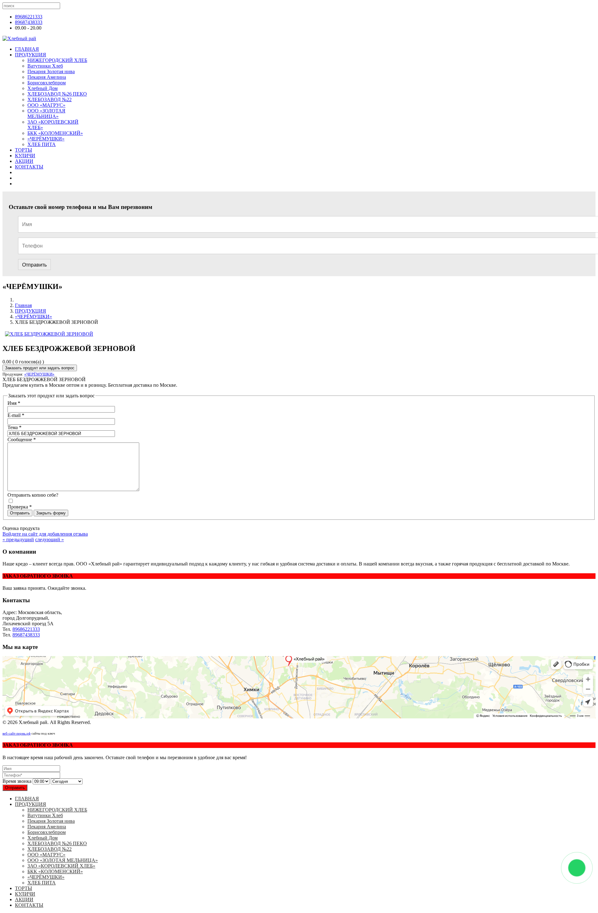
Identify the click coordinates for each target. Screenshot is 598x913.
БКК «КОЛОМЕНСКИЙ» (55, 133)
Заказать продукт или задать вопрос (39, 368)
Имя (13, 403)
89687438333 (28, 22)
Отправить (34, 264)
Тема (14, 427)
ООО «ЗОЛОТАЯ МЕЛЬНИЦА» (46, 113)
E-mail (15, 415)
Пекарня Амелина (46, 77)
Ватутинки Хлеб (45, 66)
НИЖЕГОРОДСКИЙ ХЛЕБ (57, 60)
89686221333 (28, 16)
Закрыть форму (51, 513)
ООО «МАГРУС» (46, 105)
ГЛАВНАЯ (27, 49)
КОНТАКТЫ (29, 166)
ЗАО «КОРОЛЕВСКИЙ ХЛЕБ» (61, 865)
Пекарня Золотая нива (51, 71)
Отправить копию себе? (32, 495)
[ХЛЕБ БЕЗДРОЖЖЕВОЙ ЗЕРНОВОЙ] (49, 334)
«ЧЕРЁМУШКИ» (45, 138)
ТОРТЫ (23, 150)
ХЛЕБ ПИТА (41, 144)
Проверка (19, 506)
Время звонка (16, 781)
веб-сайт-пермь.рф (16, 733)
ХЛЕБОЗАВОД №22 (49, 99)
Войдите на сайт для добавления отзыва (45, 534)
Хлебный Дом (42, 88)
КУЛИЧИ (25, 155)
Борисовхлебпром (46, 82)
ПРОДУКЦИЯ (30, 54)
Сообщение (21, 439)
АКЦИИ (24, 161)
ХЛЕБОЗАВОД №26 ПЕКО (57, 94)
